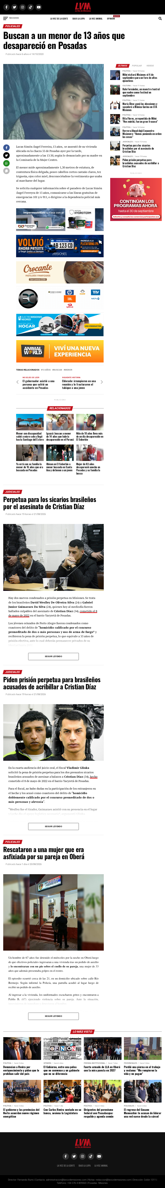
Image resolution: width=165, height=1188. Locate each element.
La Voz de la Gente (59, 18)
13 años (46, 370)
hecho (93, 776)
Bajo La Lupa (79, 18)
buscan (57, 370)
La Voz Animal (95, 18)
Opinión (112, 17)
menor (68, 370)
